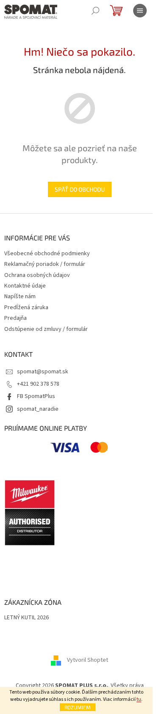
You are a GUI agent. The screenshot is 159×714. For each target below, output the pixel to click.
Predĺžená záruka (26, 307)
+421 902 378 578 (38, 384)
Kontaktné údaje (25, 286)
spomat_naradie (38, 409)
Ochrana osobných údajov (37, 275)
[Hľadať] (95, 10)
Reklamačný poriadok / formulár (44, 264)
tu (139, 699)
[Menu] (139, 10)
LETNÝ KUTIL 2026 (26, 618)
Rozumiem (77, 707)
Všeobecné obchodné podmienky (47, 253)
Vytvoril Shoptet (87, 660)
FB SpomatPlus (36, 396)
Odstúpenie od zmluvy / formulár (46, 329)
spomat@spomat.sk (42, 371)
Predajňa (15, 318)
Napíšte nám (20, 296)
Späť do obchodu (80, 189)
